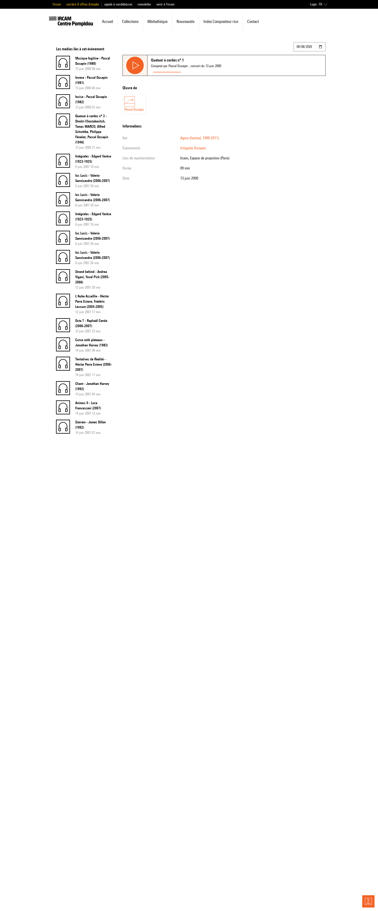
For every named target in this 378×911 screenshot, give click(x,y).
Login (313, 4)
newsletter (144, 4)
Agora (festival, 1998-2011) (199, 138)
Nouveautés (185, 21)
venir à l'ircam (165, 4)
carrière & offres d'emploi (82, 4)
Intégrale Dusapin (193, 148)
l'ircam (56, 4)
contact (253, 21)
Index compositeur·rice (220, 21)
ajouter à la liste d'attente (202, 71)
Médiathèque (157, 21)
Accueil (107, 21)
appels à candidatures (118, 4)
